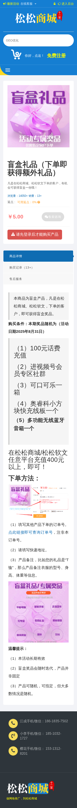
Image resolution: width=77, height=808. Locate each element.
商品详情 (15, 256)
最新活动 (12, 3)
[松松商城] (30, 788)
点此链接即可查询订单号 (30, 532)
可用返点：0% (27, 202)
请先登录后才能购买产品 (36, 234)
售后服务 (15, 279)
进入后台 (67, 3)
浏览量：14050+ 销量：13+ (24, 195)
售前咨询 (54, 216)
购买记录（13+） (21, 267)
